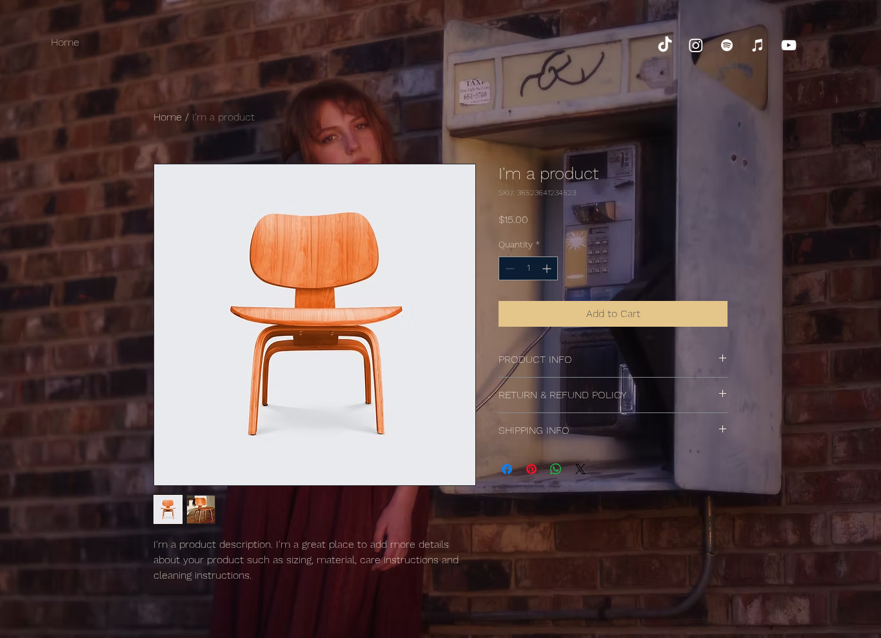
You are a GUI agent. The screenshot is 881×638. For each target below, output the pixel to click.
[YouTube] (789, 45)
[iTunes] (758, 45)
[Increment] (548, 268)
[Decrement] (508, 268)
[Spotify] (727, 45)
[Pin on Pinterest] (531, 469)
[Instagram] (696, 45)
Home (167, 117)
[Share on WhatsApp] (556, 469)
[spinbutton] (528, 268)
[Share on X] (580, 469)
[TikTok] (665, 45)
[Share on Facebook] (507, 469)
